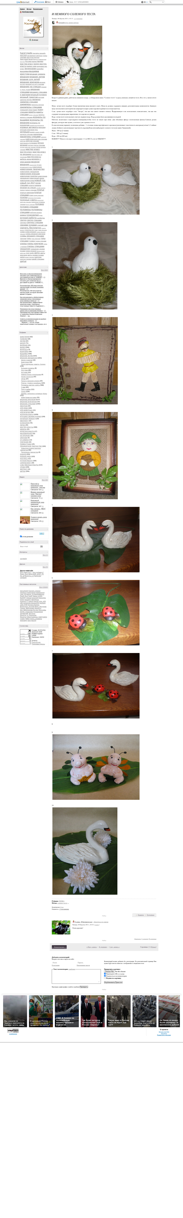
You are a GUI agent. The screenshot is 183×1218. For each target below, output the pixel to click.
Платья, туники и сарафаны (31, 383)
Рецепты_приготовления (29, 617)
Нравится (141, 915)
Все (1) (45, 555)
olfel (21, 603)
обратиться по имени (100, 922)
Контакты (164, 1033)
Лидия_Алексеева (26, 612)
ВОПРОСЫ (24, 349)
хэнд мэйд (30, 253)
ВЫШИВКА (24, 354)
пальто (22, 190)
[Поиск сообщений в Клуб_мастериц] (41, 533)
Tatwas (35, 596)
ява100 (33, 620)
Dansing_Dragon (34, 591)
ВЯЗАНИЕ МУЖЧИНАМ (28, 402)
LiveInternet (23, 2)
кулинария (33, 143)
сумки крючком (42, 230)
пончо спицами (30, 204)
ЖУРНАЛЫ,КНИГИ (26, 414)
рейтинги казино (36, 212)
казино (32, 132)
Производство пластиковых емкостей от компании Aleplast (31, 310)
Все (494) (44, 270)
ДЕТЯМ (22, 341)
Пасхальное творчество (29, 452)
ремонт (23, 215)
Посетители (36, 642)
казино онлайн (39, 132)
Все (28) (45, 480)
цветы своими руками (35, 255)
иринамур (23, 620)
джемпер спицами (29, 102)
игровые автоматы (29, 127)
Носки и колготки (27, 377)
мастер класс (33, 149)
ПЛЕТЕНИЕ (24, 442)
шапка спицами (29, 257)
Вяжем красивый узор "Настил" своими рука (38, 494)
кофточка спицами (40, 139)
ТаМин (27, 619)
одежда (31, 185)
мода (29, 159)
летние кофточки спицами (28, 147)
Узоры (23, 391)
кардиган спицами (26, 134)
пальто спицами (31, 190)
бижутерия (24, 59)
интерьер (25, 132)
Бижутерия (25, 362)
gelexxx (28, 598)
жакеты (32, 112)
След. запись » (115, 947)
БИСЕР (22, 343)
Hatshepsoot (40, 593)
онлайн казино (40, 188)
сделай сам (42, 225)
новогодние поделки (28, 176)
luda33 (31, 601)
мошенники (33, 165)
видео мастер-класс (31, 62)
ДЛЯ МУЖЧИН (25, 412)
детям (29, 100)
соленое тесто (62, 903)
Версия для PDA (164, 1032)
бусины (28, 61)
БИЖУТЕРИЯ (25, 337)
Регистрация (40, 2)
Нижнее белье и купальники (31, 374)
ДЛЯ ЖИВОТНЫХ (26, 410)
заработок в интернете (37, 125)
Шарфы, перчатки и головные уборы (34, 394)
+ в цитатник (78, 18)
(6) (43, 513)
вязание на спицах (30, 86)
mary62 (36, 601)
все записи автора (72, 23)
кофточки (23, 141)
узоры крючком (35, 243)
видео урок (31, 66)
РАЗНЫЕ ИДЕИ (25, 456)
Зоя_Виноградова (26, 610)
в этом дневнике (27, 537)
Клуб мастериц (21, 12)
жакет (35, 110)
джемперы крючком (37, 104)
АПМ (25, 605)
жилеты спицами (26, 117)
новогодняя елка (27, 180)
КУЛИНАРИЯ (24, 423)
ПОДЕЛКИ (23, 339)
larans (22, 600)
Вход (49, 2)
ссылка (97, 925)
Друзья (29, 9)
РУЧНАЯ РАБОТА (26, 461)
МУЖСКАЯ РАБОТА (27, 431)
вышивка (24, 71)
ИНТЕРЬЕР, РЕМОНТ (27, 419)
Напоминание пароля (83, 965)
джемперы (25, 104)
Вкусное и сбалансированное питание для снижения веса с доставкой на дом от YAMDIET (31, 275)
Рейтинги (60, 2)
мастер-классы (34, 157)
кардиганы (37, 134)
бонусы (35, 59)
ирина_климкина (36, 619)
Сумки (23, 387)
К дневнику (103, 947)
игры (36, 130)
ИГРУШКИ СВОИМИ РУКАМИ (30, 416)
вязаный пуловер (38, 95)
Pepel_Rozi (24, 574)
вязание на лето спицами (35, 84)
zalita (22, 605)
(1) (43, 490)
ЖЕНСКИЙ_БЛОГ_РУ (36, 574)
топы (29, 238)
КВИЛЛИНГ (24, 421)
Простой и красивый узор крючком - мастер (38, 485)
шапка (22, 257)
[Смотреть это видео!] (25, 486)
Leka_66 (23, 594)
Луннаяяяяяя (38, 612)
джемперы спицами (31, 107)
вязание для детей (30, 79)
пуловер (39, 204)
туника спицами (40, 241)
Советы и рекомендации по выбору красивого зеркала (33, 320)
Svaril (30, 596)
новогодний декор (36, 178)
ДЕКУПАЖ (23, 406)
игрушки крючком (27, 130)
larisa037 (28, 600)
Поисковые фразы (38, 644)
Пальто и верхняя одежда (30, 381)
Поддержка (142, 2)
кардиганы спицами (30, 136)
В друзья (35, 40)
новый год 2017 (27, 183)
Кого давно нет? (25, 572)
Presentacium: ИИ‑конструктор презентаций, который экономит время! (32, 287)
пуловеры (25, 209)
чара (29, 620)
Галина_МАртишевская (83, 922)
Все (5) (45, 567)
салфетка (41, 218)
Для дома (24, 370)
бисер (30, 59)
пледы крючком (38, 195)
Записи (22, 9)
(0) (44, 277)
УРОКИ (22, 467)
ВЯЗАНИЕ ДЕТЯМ (26, 356)
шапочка (37, 257)
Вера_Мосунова (40, 607)
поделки (24, 198)
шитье (23, 261)
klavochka (42, 598)
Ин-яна (35, 610)
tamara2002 (35, 603)
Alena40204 (24, 591)
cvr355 (40, 596)
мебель (23, 159)
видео (34, 61)
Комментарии (38, 9)
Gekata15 (23, 593)
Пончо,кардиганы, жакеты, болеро (33, 364)
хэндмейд (23, 559)
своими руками (28, 225)
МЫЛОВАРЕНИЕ (26, 433)
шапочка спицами (25, 259)
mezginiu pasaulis (39, 53)
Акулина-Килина (33, 605)
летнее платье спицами (36, 145)
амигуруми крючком (33, 57)
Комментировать (59, 947)
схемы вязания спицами (32, 236)
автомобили (31, 56)
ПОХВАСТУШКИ (25, 444)
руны (40, 215)
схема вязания (30, 232)
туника (32, 241)
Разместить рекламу (164, 1035)
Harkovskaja (31, 593)
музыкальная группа (26, 167)
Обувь (23, 379)
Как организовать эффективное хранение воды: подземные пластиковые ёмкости (32, 299)
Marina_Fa (30, 594)
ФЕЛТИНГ (23, 469)
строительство (29, 230)
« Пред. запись (92, 947)
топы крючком (35, 238)
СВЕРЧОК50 (42, 617)
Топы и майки (26, 389)
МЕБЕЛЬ (23, 429)
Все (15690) (43, 587)
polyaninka (27, 603)
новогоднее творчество (32, 169)
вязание (24, 76)
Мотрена (32, 613)
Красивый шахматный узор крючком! (37, 502)
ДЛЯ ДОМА (24, 408)
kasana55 (35, 598)
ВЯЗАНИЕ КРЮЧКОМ (27, 400)
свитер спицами (34, 220)
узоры (23, 243)
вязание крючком (29, 82)
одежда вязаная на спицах (30, 186)
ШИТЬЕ (22, 471)
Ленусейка (42, 610)
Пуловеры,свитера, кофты (30, 385)
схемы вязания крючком (35, 234)
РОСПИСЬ (24, 458)
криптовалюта (24, 143)
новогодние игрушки (30, 174)
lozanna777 (24, 601)
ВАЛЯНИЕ (23, 345)
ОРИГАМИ (23, 438)
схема (22, 232)
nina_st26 (42, 601)
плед (31, 195)
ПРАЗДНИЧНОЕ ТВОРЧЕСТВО (31, 446)
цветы (37, 253)
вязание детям (37, 77)
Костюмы (24, 372)
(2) (43, 521)
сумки (36, 230)
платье (40, 190)
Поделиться (150, 915)
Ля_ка (22, 576)
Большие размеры (27, 368)
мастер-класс (26, 152)
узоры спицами (35, 246)
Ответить (137, 939)
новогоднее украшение (29, 172)
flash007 (23, 598)
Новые (153, 947)
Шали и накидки (26, 360)
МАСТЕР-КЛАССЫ (26, 427)
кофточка (30, 139)
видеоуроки (30, 68)
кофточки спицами (32, 141)
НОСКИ (23, 55)
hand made (26, 53)
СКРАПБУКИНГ (25, 463)
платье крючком (27, 193)
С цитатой (144, 939)
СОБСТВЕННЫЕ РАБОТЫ (29, 465)
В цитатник (152, 939)
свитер (23, 220)
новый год (40, 180)
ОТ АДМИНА (24, 440)
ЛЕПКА (22, 425)
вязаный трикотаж (29, 97)
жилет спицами (33, 115)
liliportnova (35, 600)
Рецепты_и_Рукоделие (33, 576)
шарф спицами (38, 259)
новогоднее (37, 167)
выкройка (39, 69)
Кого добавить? (38, 572)
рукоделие (33, 215)
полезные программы (34, 198)
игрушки (41, 127)
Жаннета (38, 608)
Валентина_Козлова (27, 607)
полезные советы (28, 200)
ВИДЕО (22, 347)
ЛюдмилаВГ (24, 613)
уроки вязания (31, 251)
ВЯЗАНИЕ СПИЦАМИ (27, 404)
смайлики (72, 969)
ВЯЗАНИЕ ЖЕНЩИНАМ (28, 358)
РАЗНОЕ (23, 454)
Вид (146, 2)
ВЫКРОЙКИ (24, 352)
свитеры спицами (35, 222)
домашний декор (26, 110)
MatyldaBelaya (39, 594)
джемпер (36, 100)
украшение (25, 249)
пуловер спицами (29, 207)
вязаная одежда (37, 74)
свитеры (23, 223)
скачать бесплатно (30, 227)
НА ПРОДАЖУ (25, 436)
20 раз (61, 907)
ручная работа (28, 217)
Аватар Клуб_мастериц (33, 26)
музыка (39, 165)
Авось (71, 2)
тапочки (23, 239)
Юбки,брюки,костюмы (28, 397)
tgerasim (43, 603)
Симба (22, 619)
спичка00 (23, 578)
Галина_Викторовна (27, 608)
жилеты (41, 115)
